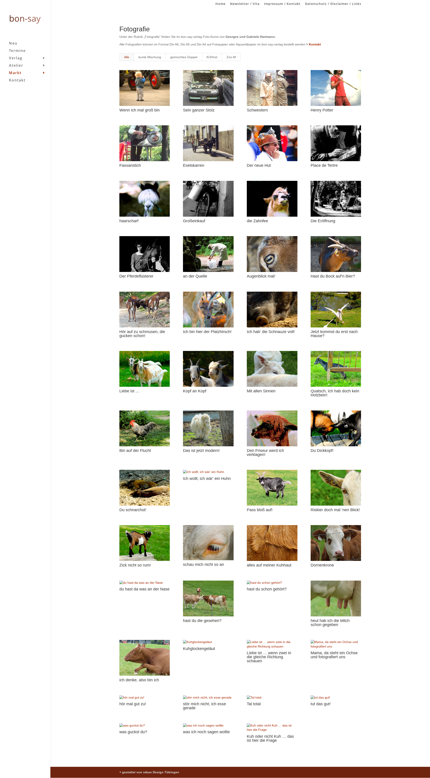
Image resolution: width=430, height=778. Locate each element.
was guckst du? (133, 732)
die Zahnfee (257, 221)
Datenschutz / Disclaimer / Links (333, 4)
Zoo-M (231, 57)
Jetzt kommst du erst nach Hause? (334, 333)
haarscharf (128, 221)
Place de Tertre (324, 165)
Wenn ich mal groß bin (139, 110)
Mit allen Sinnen (261, 391)
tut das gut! (321, 704)
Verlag (15, 58)
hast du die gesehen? (202, 620)
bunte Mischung (149, 57)
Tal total (254, 704)
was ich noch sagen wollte (206, 732)
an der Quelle (195, 276)
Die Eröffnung (323, 221)
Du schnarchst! (132, 510)
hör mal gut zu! (132, 704)
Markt (15, 73)
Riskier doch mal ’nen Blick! (335, 510)
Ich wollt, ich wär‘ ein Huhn (207, 478)
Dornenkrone (322, 565)
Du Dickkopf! (322, 450)
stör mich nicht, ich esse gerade (204, 706)
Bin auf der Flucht (135, 450)
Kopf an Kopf (194, 391)
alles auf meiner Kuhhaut (269, 565)
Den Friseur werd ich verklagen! (265, 452)
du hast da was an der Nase (144, 589)
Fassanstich (130, 165)
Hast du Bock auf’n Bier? (333, 276)
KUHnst (211, 57)
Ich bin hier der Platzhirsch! (207, 331)
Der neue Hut (259, 165)
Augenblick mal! (261, 276)
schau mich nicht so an (203, 564)
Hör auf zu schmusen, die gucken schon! (142, 333)
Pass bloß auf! (260, 510)
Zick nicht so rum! (135, 565)
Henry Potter (322, 110)
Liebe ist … (129, 391)
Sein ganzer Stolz (199, 110)
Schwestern (257, 110)
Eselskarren (193, 165)
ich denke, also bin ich (139, 680)
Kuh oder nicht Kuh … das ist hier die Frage (270, 738)
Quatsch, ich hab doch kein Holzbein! (335, 393)
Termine (17, 51)
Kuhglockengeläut (199, 648)
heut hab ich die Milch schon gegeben (330, 622)
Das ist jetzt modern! (201, 450)
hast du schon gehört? (267, 589)
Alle (126, 57)
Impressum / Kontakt (282, 4)
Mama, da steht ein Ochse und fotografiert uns (334, 655)
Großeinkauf (194, 221)
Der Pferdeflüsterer (136, 276)
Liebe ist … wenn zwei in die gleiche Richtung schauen (269, 657)
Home (220, 4)
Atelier (16, 66)
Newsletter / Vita (245, 4)
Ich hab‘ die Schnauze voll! (271, 331)
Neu (13, 44)
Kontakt (17, 81)
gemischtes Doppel (183, 57)
